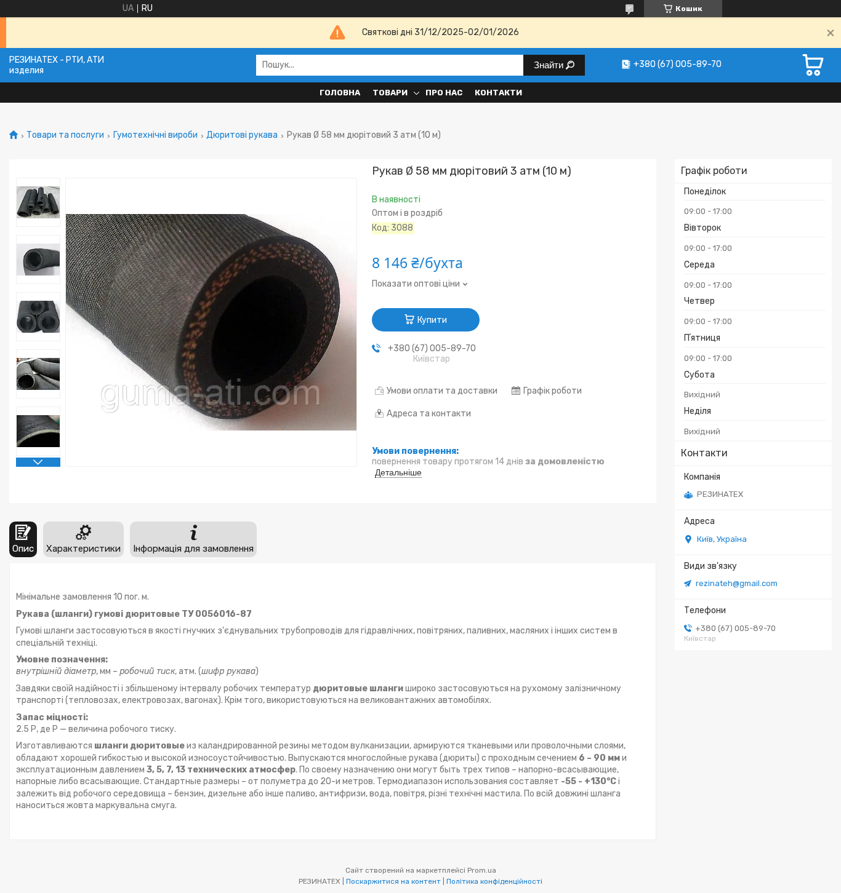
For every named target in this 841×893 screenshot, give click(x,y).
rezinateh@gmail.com (737, 583)
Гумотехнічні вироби (155, 135)
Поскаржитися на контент (393, 881)
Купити (432, 320)
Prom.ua (481, 870)
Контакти (498, 92)
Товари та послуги (65, 135)
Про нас (443, 92)
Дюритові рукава (242, 135)
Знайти (550, 65)
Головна (340, 92)
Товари (390, 92)
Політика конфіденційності (494, 881)
